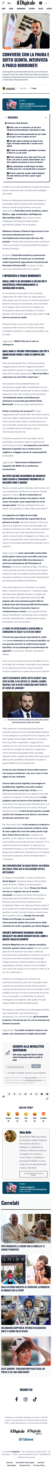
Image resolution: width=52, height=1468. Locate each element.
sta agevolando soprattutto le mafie (29, 637)
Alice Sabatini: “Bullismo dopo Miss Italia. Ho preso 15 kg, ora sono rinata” (23, 1370)
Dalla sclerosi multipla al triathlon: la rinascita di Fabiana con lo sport (25, 1288)
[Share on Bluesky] (41, 1094)
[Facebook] (17, 1399)
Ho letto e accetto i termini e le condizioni (27, 1072)
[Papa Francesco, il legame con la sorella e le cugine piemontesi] (26, 1228)
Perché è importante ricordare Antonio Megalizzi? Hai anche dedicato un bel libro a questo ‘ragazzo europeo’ (26, 175)
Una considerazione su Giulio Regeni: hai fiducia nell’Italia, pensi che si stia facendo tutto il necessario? (26, 167)
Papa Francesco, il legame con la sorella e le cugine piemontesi (23, 1247)
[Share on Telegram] (30, 1094)
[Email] (47, 1094)
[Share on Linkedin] (25, 1094)
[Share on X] (14, 1094)
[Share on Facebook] (9, 1094)
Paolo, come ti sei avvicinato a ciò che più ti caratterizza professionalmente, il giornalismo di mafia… (26, 128)
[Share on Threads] (36, 1094)
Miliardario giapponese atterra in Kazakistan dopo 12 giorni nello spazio (23, 1329)
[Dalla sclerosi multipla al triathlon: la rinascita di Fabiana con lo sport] (26, 1269)
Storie (7, 48)
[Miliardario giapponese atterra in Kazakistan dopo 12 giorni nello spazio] (26, 1310)
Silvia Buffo (10, 88)
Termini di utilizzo (31, 1077)
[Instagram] (25, 1399)
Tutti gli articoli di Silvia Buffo (33, 1174)
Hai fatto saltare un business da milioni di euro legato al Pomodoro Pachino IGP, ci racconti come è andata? (25, 143)
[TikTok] (34, 1399)
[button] (4, 3)
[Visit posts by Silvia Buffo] (3, 88)
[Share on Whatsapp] (20, 1094)
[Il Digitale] (26, 3)
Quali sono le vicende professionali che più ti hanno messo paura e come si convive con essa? (26, 135)
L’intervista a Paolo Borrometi (17, 123)
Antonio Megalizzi (11, 944)
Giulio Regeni (9, 881)
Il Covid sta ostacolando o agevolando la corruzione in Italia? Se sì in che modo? (26, 151)
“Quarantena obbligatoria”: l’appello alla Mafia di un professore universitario (22, 466)
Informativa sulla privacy (33, 1080)
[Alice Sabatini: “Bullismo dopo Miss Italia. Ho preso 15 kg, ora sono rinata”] (26, 1351)
